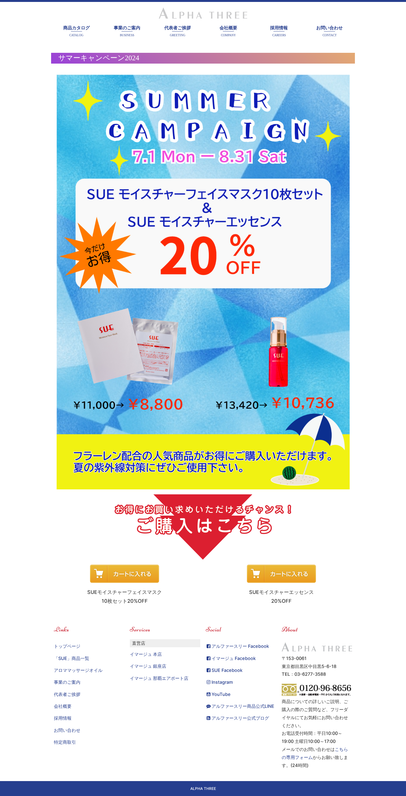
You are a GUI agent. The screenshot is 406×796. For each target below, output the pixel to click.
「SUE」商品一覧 (71, 658)
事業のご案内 (127, 31)
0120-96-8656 (317, 690)
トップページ (67, 646)
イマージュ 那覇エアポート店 (159, 678)
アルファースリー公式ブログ (240, 718)
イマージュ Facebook (234, 658)
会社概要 (228, 31)
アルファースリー (203, 14)
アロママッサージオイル (78, 670)
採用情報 (279, 31)
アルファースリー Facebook (240, 646)
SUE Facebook (227, 670)
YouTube (221, 694)
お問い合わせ (329, 31)
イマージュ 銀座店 (148, 666)
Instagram (222, 682)
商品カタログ (76, 31)
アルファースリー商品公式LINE (243, 706)
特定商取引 (65, 742)
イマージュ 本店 (146, 654)
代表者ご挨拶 (177, 31)
